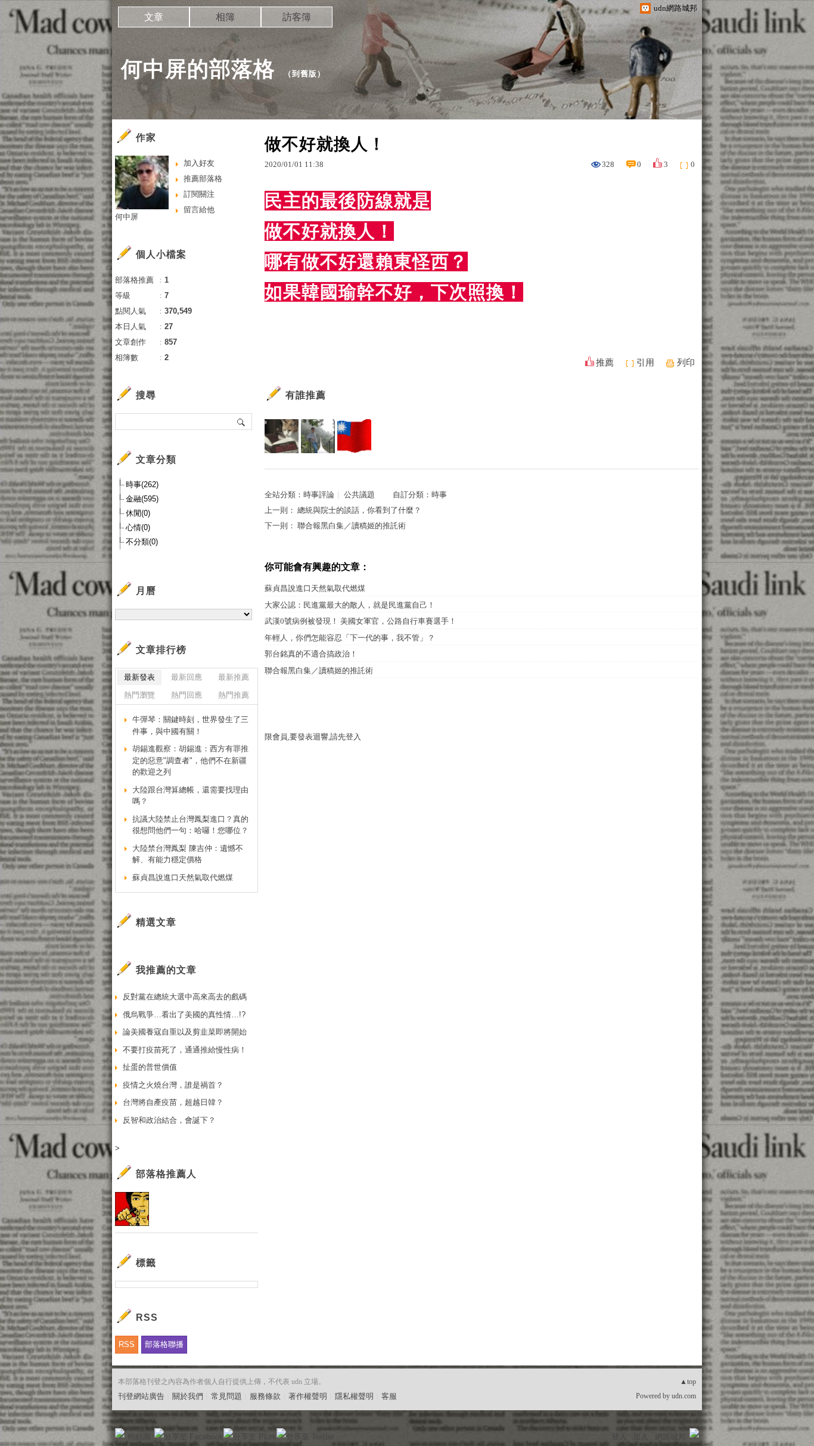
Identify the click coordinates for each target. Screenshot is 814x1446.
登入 (619, 1436)
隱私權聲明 (354, 1396)
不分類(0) (142, 541)
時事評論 (318, 494)
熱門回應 (186, 695)
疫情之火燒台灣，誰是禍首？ (173, 1084)
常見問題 (226, 1396)
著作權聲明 (307, 1396)
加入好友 (199, 163)
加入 (640, 1436)
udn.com (684, 1396)
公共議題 (359, 494)
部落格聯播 (164, 1344)
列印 (686, 362)
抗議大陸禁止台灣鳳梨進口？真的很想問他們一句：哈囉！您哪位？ (190, 825)
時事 (439, 494)
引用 (645, 362)
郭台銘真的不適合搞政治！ (311, 653)
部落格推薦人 (166, 1174)
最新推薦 (233, 677)
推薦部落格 (203, 178)
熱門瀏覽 (139, 695)
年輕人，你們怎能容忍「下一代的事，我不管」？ (350, 637)
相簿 (225, 17)
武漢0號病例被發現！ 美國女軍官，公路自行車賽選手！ (360, 621)
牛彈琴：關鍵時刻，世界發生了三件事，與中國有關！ (190, 725)
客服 (389, 1396)
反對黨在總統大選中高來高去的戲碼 (185, 996)
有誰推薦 (305, 395)
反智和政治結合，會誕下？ (169, 1120)
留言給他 (199, 209)
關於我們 (187, 1396)
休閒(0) (138, 513)
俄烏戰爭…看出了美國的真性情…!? (184, 1014)
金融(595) (142, 498)
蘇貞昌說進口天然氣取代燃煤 (315, 588)
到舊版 (304, 73)
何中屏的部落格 (198, 69)
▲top (688, 1381)
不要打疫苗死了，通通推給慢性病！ (185, 1049)
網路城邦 (670, 1436)
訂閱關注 (199, 194)
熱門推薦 (233, 695)
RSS (127, 1344)
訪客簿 (296, 17)
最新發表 (139, 677)
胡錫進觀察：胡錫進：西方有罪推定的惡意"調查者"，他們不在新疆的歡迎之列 (190, 760)
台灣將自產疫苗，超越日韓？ (173, 1102)
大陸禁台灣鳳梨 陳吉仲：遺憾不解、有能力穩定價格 (187, 854)
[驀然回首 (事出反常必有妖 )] (282, 436)
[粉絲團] (120, 1433)
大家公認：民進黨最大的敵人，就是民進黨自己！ (350, 604)
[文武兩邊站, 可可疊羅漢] (354, 436)
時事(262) (142, 484)
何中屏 (126, 216)
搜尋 (241, 421)
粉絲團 (139, 1436)
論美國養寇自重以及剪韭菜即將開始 (185, 1031)
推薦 (605, 362)
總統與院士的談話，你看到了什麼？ (359, 510)
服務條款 (265, 1396)
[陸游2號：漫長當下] (318, 436)
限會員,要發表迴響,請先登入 (313, 736)
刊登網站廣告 (141, 1396)
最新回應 (186, 677)
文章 (153, 17)
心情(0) (138, 527)
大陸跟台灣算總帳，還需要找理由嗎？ (190, 795)
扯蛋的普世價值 (150, 1067)
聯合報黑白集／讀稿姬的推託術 (351, 525)
